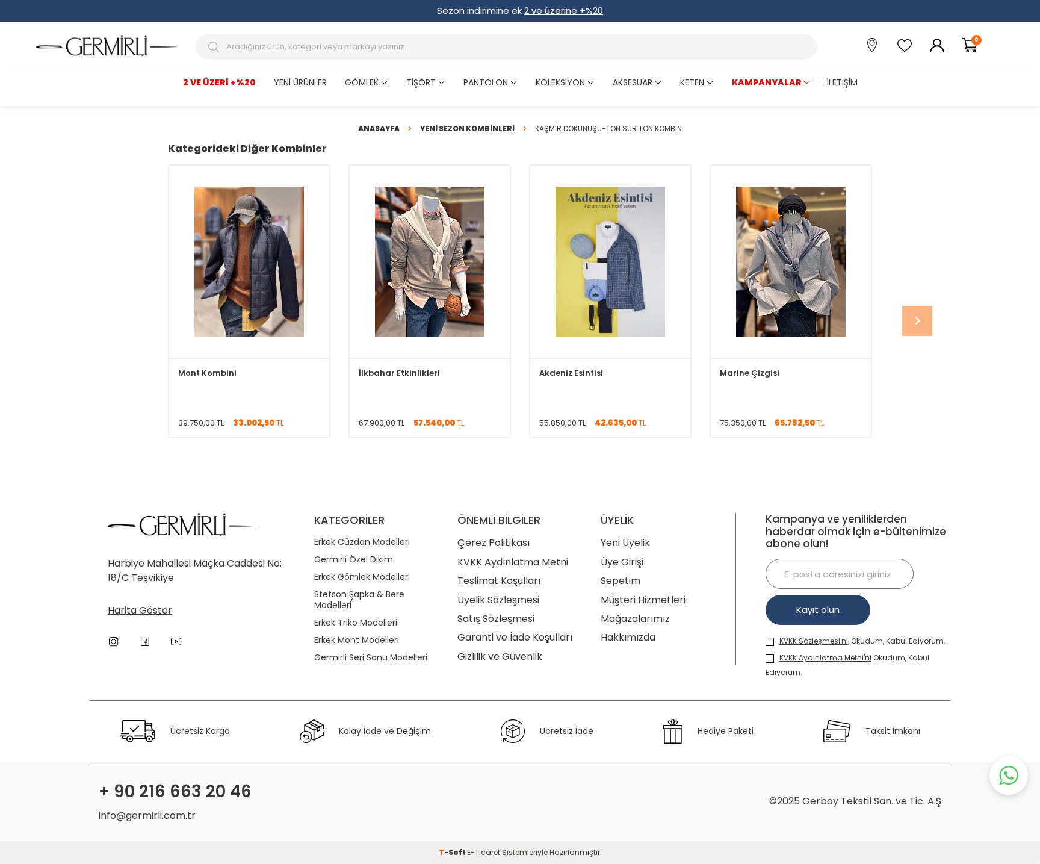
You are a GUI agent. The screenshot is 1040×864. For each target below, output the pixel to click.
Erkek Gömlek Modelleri (362, 577)
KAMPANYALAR (767, 82)
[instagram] (114, 642)
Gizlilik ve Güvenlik (499, 656)
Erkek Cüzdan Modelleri (362, 542)
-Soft (453, 852)
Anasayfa (379, 129)
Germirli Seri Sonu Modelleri (370, 658)
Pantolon (485, 82)
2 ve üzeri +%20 (219, 82)
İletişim (842, 82)
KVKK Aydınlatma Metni (512, 562)
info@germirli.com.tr (147, 815)
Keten (692, 82)
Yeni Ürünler (300, 82)
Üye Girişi (622, 562)
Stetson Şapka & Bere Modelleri (359, 600)
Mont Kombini (207, 373)
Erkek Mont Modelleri (356, 640)
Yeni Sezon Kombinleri (467, 129)
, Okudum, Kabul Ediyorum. (862, 641)
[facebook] (145, 642)
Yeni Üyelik (625, 542)
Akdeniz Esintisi (571, 373)
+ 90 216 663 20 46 (175, 791)
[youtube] (176, 642)
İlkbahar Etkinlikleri (399, 373)
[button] (917, 321)
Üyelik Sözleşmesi (498, 600)
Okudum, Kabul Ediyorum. (847, 665)
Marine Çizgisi (749, 373)
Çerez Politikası (493, 542)
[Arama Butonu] (215, 47)
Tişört (421, 82)
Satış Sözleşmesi (495, 618)
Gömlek (362, 82)
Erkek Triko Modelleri (355, 623)
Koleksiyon (560, 82)
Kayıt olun (818, 609)
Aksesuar (632, 82)
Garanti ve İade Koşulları (514, 637)
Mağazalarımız (635, 618)
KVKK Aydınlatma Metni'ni (825, 658)
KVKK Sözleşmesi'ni (813, 641)
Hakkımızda (628, 637)
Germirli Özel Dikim (353, 559)
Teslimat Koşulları (498, 580)
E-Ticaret (483, 852)
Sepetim (620, 580)
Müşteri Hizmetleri (643, 600)
